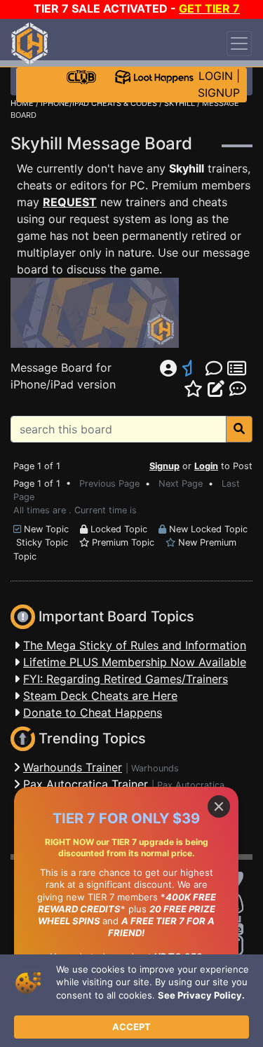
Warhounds (155, 768)
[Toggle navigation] (239, 43)
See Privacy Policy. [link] (201, 995)
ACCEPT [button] (131, 1026)
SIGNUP (219, 93)
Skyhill (186, 168)
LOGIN (215, 76)
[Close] (219, 806)
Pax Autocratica (190, 785)
